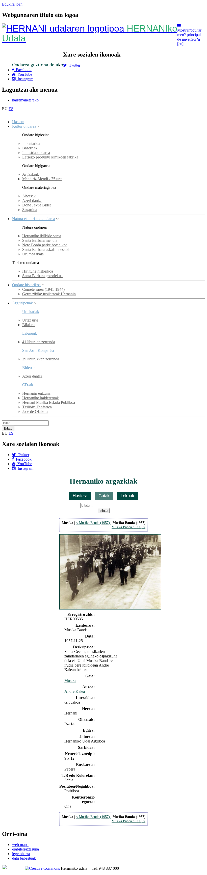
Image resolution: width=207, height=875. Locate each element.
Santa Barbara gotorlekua (42, 276)
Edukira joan (12, 4)
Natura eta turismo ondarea (33, 219)
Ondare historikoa (26, 285)
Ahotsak (29, 196)
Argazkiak (30, 174)
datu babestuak (24, 858)
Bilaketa (28, 325)
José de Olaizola (35, 411)
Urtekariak (30, 311)
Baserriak (29, 148)
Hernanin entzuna (36, 393)
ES (11, 109)
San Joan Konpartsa (38, 350)
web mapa (20, 844)
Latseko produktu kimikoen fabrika (50, 157)
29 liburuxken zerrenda (40, 359)
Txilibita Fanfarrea (37, 407)
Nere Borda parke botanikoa (44, 245)
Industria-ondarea (36, 152)
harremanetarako (25, 100)
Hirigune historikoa (37, 271)
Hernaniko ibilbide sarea (41, 236)
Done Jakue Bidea (36, 205)
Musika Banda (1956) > (128, 527)
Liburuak (29, 333)
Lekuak (127, 495)
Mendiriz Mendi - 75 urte (42, 179)
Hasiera (18, 122)
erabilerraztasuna (25, 849)
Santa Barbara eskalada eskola (46, 249)
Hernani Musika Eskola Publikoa (48, 402)
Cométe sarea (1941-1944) (43, 289)
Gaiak (104, 495)
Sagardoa (29, 209)
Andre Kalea (74, 691)
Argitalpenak (22, 303)
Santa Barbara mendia (39, 240)
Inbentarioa (31, 143)
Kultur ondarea (24, 126)
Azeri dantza (32, 200)
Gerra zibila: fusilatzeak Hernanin (49, 294)
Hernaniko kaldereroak (40, 398)
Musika (70, 680)
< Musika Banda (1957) (93, 523)
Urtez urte (30, 320)
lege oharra (21, 854)
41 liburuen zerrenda (38, 342)
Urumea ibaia (33, 254)
